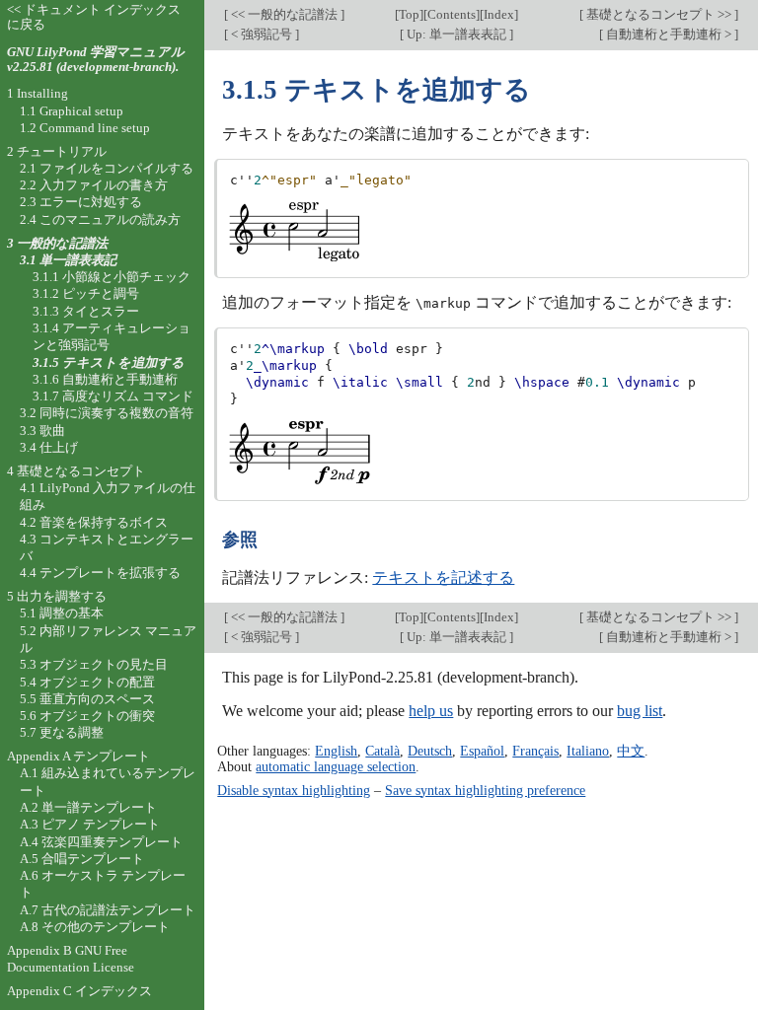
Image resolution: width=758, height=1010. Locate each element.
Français (535, 750)
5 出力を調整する (57, 596)
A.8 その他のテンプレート (95, 926)
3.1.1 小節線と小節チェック (111, 276)
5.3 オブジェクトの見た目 (94, 664)
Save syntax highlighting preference (485, 790)
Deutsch (430, 750)
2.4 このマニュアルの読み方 (100, 219)
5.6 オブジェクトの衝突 (87, 715)
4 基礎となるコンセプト (76, 471)
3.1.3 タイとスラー (86, 311)
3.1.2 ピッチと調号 (86, 293)
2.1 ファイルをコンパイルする (106, 168)
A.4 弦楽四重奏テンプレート (101, 841)
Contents (451, 14)
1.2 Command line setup (85, 127)
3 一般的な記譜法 (57, 243)
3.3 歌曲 (42, 430)
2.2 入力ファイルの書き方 (94, 185)
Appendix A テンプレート (78, 756)
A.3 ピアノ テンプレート (90, 824)
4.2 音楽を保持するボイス (94, 522)
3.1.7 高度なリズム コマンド (113, 396)
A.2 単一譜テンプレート (88, 807)
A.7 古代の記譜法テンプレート (107, 909)
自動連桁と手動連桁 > (668, 34)
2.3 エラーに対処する (81, 201)
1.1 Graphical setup (71, 111)
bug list (639, 710)
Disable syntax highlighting (293, 790)
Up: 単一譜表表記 (456, 34)
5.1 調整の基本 (62, 613)
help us (431, 710)
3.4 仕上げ (49, 447)
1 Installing (37, 93)
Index (499, 14)
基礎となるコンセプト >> (658, 14)
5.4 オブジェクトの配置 (87, 682)
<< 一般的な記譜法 (284, 14)
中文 (630, 750)
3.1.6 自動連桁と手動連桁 (105, 379)
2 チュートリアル (57, 151)
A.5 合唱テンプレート (82, 858)
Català (382, 750)
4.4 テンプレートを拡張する (100, 572)
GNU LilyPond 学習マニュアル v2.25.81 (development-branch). (96, 59)
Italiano (588, 750)
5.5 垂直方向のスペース (87, 698)
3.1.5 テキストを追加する (109, 362)
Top (409, 14)
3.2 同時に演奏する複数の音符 (106, 412)
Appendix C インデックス (79, 990)
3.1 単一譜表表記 (68, 259)
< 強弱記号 (261, 34)
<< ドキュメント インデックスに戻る (94, 17)
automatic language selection (336, 766)
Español (482, 750)
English (336, 750)
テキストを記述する (443, 577)
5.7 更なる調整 (62, 732)
